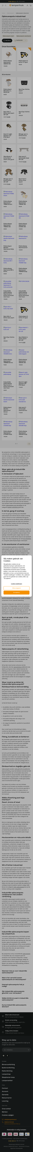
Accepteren (16, 592)
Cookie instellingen (16, 583)
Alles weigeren (16, 588)
